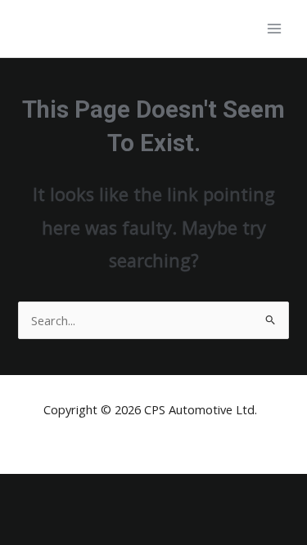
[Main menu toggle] (274, 28)
